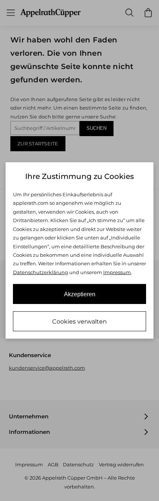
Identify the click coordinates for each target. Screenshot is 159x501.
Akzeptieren (79, 294)
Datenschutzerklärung (40, 272)
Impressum (117, 272)
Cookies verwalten (79, 321)
